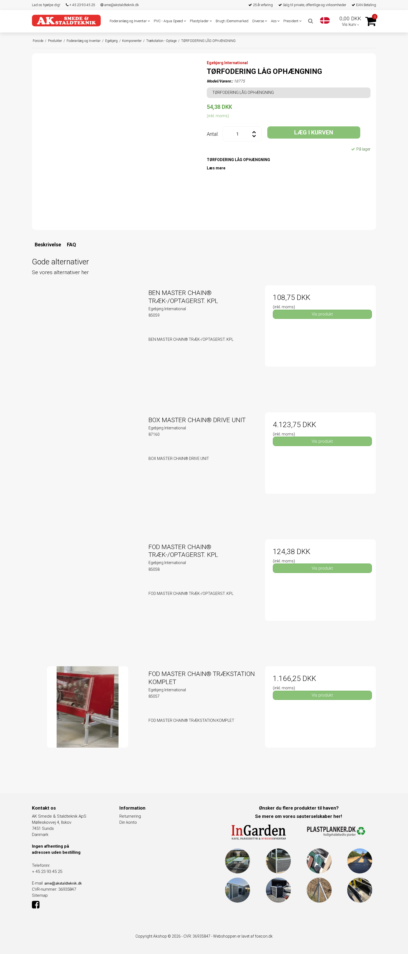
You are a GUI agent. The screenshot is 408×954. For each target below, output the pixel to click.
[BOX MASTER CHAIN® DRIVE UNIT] (87, 467)
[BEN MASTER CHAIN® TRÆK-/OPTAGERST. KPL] (87, 340)
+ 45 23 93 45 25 (82, 5)
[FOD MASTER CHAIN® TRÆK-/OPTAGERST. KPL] (87, 594)
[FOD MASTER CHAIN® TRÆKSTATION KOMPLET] (87, 721)
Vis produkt (322, 314)
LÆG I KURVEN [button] (313, 132)
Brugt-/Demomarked (232, 21)
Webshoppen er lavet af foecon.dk (243, 936)
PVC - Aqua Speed (169, 21)
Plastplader (200, 21)
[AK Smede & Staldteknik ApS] (66, 20)
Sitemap (40, 895)
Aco (274, 21)
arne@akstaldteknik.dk (121, 5)
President (291, 21)
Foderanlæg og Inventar (129, 21)
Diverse (258, 21)
